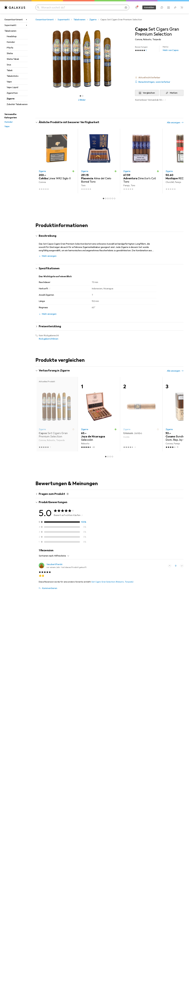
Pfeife (10, 47)
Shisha (10, 53)
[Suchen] (38, 7)
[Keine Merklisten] (175, 7)
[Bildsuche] (126, 7)
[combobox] (61, 556)
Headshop (12, 36)
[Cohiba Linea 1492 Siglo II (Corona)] (56, 161)
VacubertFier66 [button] (54, 564)
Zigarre (11, 98)
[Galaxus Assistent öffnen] (162, 7)
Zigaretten (12, 93)
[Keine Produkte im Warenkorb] (182, 7)
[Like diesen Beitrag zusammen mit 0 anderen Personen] (169, 565)
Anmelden (149, 7)
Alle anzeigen (173, 122)
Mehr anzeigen (49, 256)
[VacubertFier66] (62, 566)
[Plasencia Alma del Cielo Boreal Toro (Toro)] (99, 161)
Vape (9, 81)
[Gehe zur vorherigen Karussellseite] (40, 161)
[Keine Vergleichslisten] (168, 7)
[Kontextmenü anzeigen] (163, 566)
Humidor (11, 42)
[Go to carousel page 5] (112, 198)
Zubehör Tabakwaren (17, 104)
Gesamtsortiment (13, 19)
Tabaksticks (12, 76)
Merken (174, 93)
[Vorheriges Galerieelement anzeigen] (35, 59)
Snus (9, 64)
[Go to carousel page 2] (105, 198)
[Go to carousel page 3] (108, 198)
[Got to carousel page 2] (82, 96)
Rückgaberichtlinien (48, 338)
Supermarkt (10, 25)
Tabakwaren (10, 31)
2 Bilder (82, 100)
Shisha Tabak (13, 59)
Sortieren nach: (46, 555)
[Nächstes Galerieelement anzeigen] (129, 59)
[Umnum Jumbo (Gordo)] (141, 414)
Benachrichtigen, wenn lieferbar (154, 82)
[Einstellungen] (136, 7)
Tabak (10, 70)
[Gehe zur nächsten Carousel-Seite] (178, 161)
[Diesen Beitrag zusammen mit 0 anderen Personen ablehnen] (181, 565)
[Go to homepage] (14, 7)
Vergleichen (149, 93)
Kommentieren (49, 588)
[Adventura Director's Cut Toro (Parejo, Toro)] (141, 161)
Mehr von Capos (170, 49)
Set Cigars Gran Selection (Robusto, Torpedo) (112, 582)
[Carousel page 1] (80, 96)
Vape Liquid (12, 87)
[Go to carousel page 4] (110, 198)
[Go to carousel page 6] (114, 198)
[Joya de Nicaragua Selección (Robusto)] (99, 414)
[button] (159, 77)
